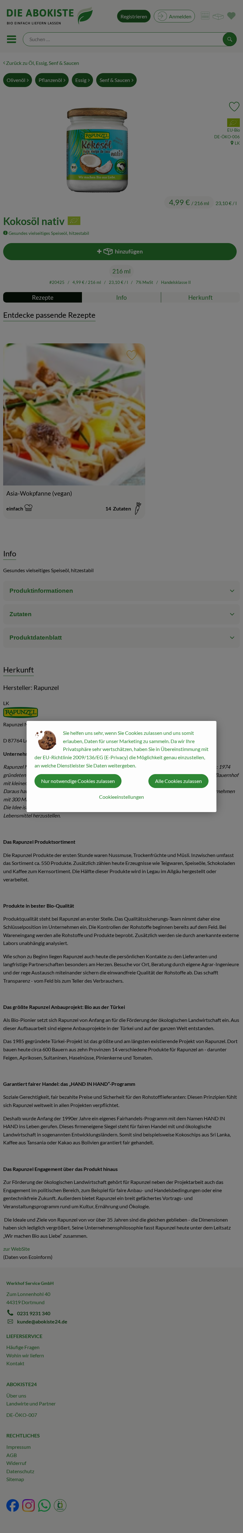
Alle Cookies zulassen (178, 781)
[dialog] (121, 766)
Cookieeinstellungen (121, 797)
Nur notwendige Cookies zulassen (78, 781)
